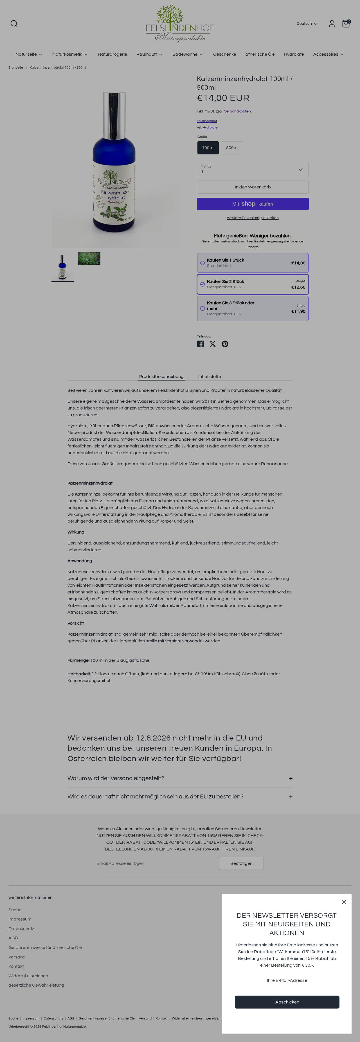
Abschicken (287, 1002)
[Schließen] (344, 901)
